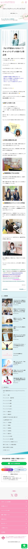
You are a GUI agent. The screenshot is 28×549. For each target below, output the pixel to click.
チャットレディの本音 (7, 436)
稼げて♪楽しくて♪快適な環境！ (10, 444)
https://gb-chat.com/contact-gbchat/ (11, 277)
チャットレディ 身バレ (7, 408)
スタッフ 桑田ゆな (7, 411)
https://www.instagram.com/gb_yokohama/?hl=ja (13, 281)
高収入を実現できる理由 (8, 447)
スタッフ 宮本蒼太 (7, 428)
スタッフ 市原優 (6, 425)
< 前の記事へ (5, 289)
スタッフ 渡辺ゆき (7, 433)
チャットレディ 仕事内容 (8, 439)
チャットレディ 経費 (7, 400)
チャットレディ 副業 (7, 403)
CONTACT (22, 2)
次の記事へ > (22, 289)
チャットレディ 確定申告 (8, 397)
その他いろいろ (6, 450)
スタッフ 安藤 (6, 395)
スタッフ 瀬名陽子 (7, 414)
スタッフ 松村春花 (7, 430)
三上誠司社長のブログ (7, 419)
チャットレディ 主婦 (7, 406)
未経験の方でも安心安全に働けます (10, 417)
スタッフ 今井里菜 (7, 422)
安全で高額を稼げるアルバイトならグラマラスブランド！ (14, 391)
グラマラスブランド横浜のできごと (10, 441)
